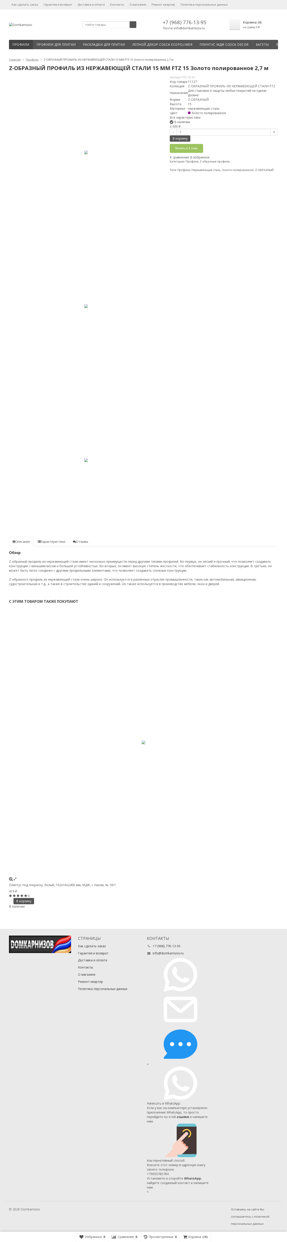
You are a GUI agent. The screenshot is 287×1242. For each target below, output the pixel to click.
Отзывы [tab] (82, 541)
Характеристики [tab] (53, 541)
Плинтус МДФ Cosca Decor (224, 44)
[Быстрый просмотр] (15, 879)
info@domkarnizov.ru (168, 953)
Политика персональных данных (204, 4)
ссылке (183, 1117)
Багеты (262, 44)
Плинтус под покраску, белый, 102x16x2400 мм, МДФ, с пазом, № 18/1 (62, 885)
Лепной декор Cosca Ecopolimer (162, 44)
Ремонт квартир (163, 4)
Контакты (117, 4)
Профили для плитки (56, 44)
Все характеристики (185, 117)
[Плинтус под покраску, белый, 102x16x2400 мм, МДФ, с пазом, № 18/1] (143, 742)
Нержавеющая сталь (206, 170)
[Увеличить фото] (11, 879)
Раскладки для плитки (104, 44)
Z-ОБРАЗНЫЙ (264, 170)
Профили (20, 44)
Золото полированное (238, 170)
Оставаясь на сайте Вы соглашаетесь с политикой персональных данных (250, 1216)
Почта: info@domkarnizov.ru (184, 28)
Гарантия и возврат (57, 4)
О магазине (138, 4)
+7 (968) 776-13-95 (185, 22)
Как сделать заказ (25, 4)
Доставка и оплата (91, 4)
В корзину (180, 138)
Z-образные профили (215, 161)
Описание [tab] (22, 541)
